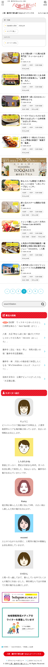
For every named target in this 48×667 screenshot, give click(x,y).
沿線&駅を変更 (12, 26)
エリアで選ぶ (11, 31)
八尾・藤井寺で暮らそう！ (19, 664)
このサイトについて (34, 661)
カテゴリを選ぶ (12, 43)
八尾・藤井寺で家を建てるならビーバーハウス (18, 13)
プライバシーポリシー (16, 661)
